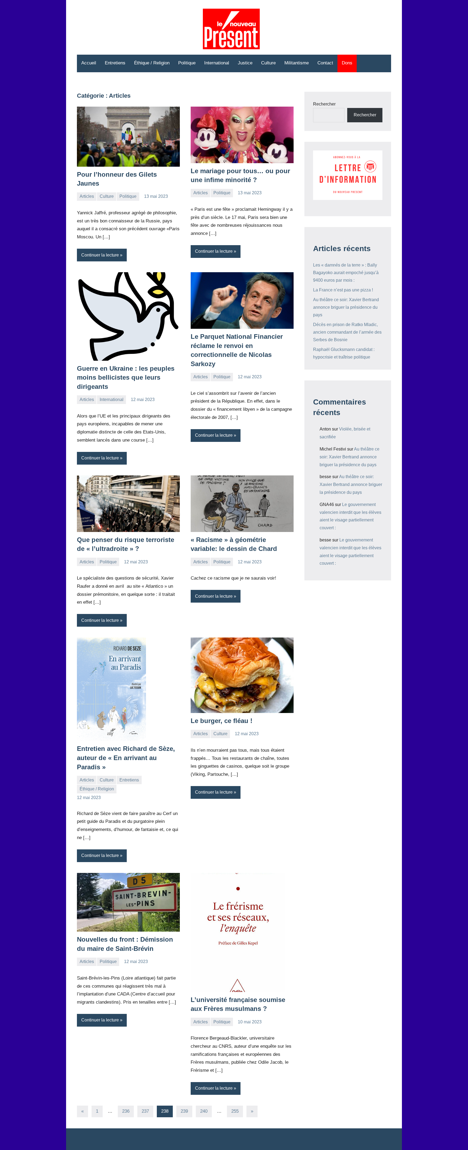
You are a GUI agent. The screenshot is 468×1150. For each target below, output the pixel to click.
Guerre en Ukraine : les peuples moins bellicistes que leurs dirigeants (125, 377)
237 (145, 1111)
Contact (325, 62)
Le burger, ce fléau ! (221, 720)
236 (125, 1111)
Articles (87, 196)
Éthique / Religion (152, 62)
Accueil (88, 62)
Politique (187, 62)
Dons (347, 62)
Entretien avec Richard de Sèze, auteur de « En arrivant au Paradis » (126, 757)
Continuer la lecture (100, 255)
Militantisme (296, 62)
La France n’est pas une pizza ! (343, 290)
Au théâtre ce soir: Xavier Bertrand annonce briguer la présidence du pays (346, 307)
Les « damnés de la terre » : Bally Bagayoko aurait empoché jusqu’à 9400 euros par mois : (346, 272)
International (216, 62)
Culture (268, 62)
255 (235, 1111)
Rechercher (324, 104)
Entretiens (115, 62)
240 (203, 1111)
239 (184, 1111)
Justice (245, 62)
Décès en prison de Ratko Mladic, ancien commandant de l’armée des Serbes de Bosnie (347, 332)
